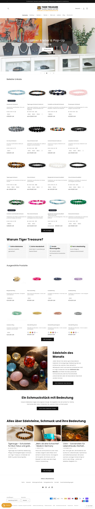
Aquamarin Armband (12, 104)
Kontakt (56, 482)
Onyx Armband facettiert (74, 177)
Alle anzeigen (47, 230)
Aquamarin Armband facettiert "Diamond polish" (56, 214)
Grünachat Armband (73, 214)
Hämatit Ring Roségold (54, 325)
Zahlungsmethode (37, 482)
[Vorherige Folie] (41, 73)
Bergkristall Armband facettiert (56, 177)
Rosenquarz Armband (74, 104)
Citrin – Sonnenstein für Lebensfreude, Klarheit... (74, 445)
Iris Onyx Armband (11, 141)
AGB (54, 505)
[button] (8, 8)
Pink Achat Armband (32, 214)
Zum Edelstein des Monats (63, 383)
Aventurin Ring (10, 325)
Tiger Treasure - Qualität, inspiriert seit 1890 (21, 505)
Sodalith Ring (51, 290)
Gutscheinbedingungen (66, 482)
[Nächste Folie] (50, 73)
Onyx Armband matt (32, 141)
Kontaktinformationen (61, 505)
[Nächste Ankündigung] (87, 1)
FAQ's (23, 482)
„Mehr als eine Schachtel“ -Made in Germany (47, 445)
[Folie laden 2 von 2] (47, 73)
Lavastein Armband (73, 141)
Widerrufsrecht (48, 505)
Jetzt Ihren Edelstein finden (47, 408)
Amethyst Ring (72, 290)
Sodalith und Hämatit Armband (56, 104)
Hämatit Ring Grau (73, 325)
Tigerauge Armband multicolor (35, 104)
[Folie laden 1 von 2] (44, 73)
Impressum (70, 505)
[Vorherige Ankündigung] (7, 1)
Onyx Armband (31, 177)
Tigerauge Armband (12, 177)
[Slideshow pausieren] (54, 73)
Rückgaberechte (48, 482)
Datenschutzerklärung (38, 505)
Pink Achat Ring (31, 290)
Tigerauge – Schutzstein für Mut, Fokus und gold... (19, 445)
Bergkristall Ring (11, 290)
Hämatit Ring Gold (32, 325)
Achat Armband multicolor (55, 141)
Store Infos (47, 49)
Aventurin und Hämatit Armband (15, 214)
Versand (28, 482)
